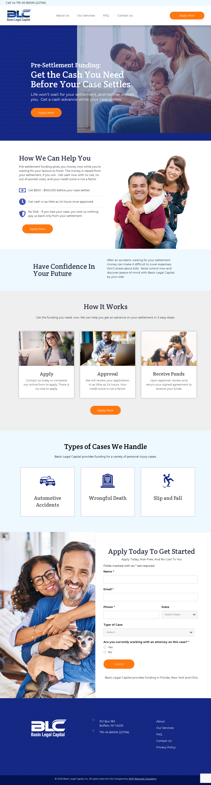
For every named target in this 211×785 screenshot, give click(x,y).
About (160, 721)
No (110, 652)
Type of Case (113, 624)
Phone (109, 607)
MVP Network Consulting (142, 778)
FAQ (106, 15)
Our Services (86, 15)
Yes (110, 647)
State (165, 607)
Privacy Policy (166, 747)
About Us (62, 15)
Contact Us (125, 15)
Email (108, 589)
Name (108, 571)
